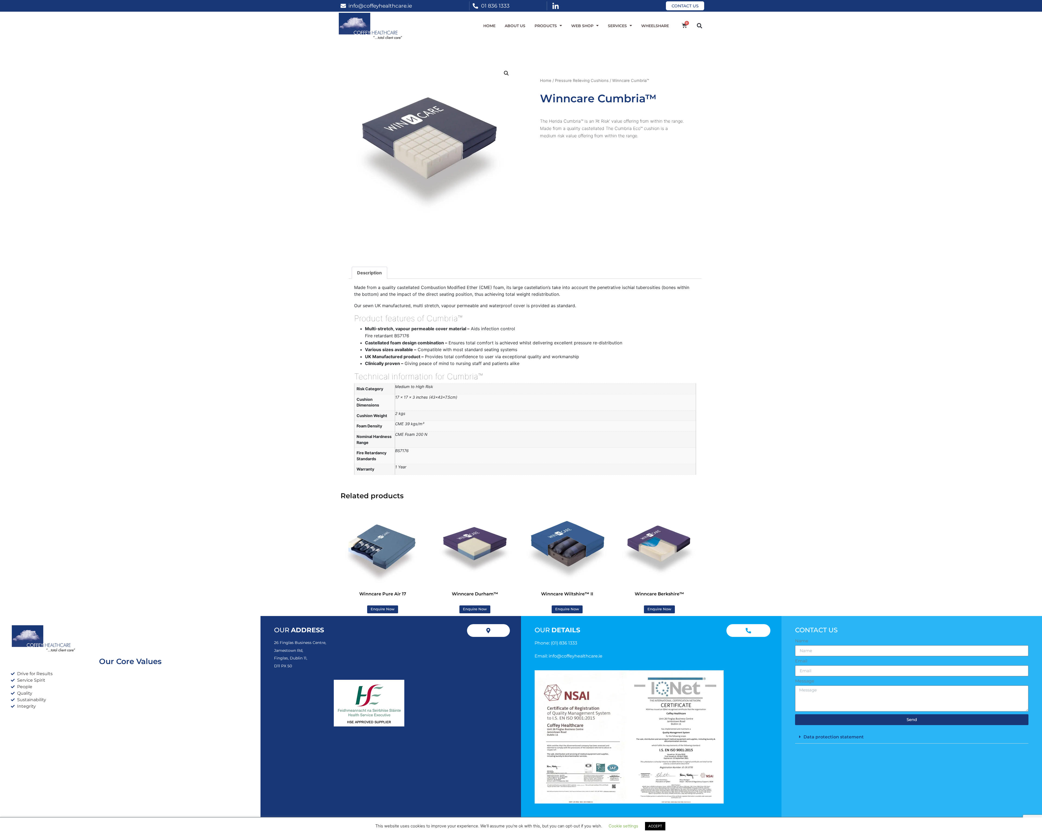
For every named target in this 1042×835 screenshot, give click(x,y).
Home (489, 25)
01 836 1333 (495, 5)
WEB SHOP (582, 25)
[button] (699, 25)
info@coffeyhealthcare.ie (380, 5)
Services (617, 25)
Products (546, 25)
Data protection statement (833, 736)
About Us (515, 25)
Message (804, 681)
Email (801, 661)
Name (801, 641)
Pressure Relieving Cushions (582, 80)
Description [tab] (369, 272)
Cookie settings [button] (623, 825)
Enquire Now (383, 609)
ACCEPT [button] (655, 826)
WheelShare (655, 25)
